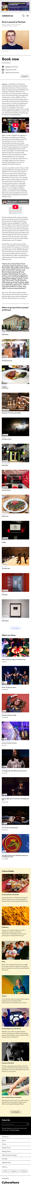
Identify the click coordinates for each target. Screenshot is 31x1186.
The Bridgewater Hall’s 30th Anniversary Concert (14, 770)
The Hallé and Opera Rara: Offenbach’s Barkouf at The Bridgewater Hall (15, 856)
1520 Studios (5, 334)
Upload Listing (6, 1162)
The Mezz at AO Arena (5, 387)
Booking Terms (6, 1151)
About (4, 1140)
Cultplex (4, 542)
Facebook (24, 1171)
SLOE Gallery (5, 620)
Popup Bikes (5, 465)
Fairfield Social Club (7, 360)
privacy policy (15, 1130)
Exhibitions (5, 927)
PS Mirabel (4, 594)
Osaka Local (5, 516)
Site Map (4, 1159)
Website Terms (6, 1148)
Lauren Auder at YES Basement (10, 827)
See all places (16, 628)
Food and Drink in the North (10, 894)
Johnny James (6, 24)
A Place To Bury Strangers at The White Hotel (13, 659)
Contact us (5, 1137)
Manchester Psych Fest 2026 (9, 715)
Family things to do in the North (11, 1028)
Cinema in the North (8, 1063)
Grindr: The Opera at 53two (9, 687)
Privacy (4, 1144)
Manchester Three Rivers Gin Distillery (11, 413)
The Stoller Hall (6, 568)
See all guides (15, 1112)
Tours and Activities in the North (11, 1097)
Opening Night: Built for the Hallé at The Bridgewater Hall (15, 799)
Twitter (5, 1171)
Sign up (26, 1125)
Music (3, 961)
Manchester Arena (6, 439)
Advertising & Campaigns (9, 1155)
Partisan (7, 67)
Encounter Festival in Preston (9, 743)
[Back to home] (7, 15)
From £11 (25, 76)
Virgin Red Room (6, 490)
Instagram (14, 1171)
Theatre (4, 996)
